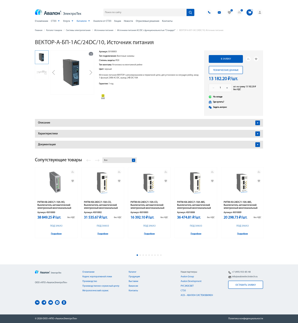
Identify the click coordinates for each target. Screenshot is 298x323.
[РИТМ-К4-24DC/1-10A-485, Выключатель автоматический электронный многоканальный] (242, 185)
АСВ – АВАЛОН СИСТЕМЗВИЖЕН (197, 295)
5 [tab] (149, 255)
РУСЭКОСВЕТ (187, 286)
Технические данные (226, 70)
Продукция (134, 277)
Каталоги (82, 21)
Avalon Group (187, 277)
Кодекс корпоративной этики (97, 277)
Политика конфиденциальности (245, 318)
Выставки (133, 281)
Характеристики (48, 133)
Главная (38, 30)
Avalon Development (191, 281)
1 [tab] (137, 255)
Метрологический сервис (95, 291)
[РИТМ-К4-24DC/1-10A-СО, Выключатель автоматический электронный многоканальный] (149, 185)
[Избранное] (256, 59)
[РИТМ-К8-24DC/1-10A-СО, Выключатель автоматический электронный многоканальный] (103, 185)
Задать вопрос (220, 107)
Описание (44, 122)
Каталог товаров (54, 30)
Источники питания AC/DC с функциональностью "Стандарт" (146, 30)
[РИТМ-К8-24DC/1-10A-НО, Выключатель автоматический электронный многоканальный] (56, 185)
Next (97, 160)
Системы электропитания (78, 30)
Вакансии (133, 286)
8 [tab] (158, 255)
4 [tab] (146, 255)
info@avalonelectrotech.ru (244, 277)
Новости (128, 21)
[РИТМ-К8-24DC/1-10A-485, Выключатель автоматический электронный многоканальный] (196, 185)
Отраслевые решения (147, 21)
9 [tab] (161, 255)
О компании (41, 21)
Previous (88, 160)
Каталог (132, 272)
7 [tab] (155, 255)
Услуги (66, 21)
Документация (47, 144)
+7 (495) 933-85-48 (241, 272)
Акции (117, 21)
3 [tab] (143, 255)
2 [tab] (140, 255)
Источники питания (103, 30)
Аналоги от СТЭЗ (102, 21)
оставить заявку (245, 285)
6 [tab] (152, 255)
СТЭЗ (54, 21)
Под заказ (56, 226)
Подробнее (56, 234)
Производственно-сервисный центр (100, 286)
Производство (89, 281)
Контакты (167, 21)
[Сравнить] (72, 172)
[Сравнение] (248, 59)
